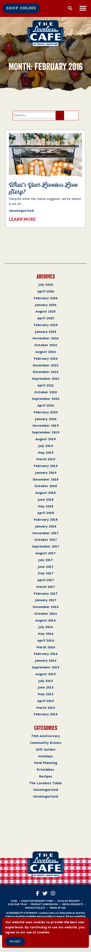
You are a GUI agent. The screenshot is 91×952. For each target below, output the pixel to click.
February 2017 (46, 593)
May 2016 (45, 634)
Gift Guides (45, 749)
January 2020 (45, 419)
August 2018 (45, 493)
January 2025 (45, 332)
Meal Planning (45, 763)
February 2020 (46, 412)
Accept (15, 941)
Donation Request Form (37, 900)
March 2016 (45, 647)
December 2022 (45, 372)
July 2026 (45, 285)
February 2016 (46, 654)
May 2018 (45, 506)
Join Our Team (17, 904)
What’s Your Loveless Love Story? (43, 188)
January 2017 (45, 600)
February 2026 (46, 298)
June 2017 (46, 567)
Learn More (22, 219)
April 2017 (45, 580)
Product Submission (44, 904)
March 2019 (45, 459)
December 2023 (45, 365)
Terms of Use (57, 907)
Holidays (45, 756)
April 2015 (45, 701)
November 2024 (45, 338)
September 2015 (45, 667)
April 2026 (45, 291)
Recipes (45, 776)
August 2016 (45, 620)
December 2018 (45, 479)
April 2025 (45, 318)
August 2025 (45, 311)
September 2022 (45, 379)
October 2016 (45, 614)
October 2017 (45, 540)
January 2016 (45, 660)
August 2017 (45, 553)
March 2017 (45, 587)
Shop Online (21, 8)
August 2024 (45, 352)
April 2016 (45, 640)
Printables (45, 770)
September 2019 (45, 432)
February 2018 (46, 520)
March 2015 (45, 708)
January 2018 (45, 526)
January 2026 (45, 305)
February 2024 (46, 358)
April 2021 (45, 385)
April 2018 (45, 513)
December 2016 (45, 607)
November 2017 (45, 533)
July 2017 (45, 560)
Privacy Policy (35, 907)
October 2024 (45, 345)
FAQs (14, 900)
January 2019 (45, 473)
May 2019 (45, 453)
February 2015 (46, 714)
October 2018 (45, 486)
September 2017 (45, 546)
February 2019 (46, 466)
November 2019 (45, 425)
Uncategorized (45, 796)
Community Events (45, 743)
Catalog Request (68, 900)
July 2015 (45, 681)
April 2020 (45, 405)
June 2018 (46, 499)
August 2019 (45, 439)
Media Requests (72, 904)
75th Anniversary (45, 736)
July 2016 (45, 627)
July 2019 (45, 446)
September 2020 (45, 399)
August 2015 (45, 674)
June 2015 (46, 687)
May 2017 (45, 573)
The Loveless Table (45, 783)
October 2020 (45, 392)
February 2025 (46, 325)
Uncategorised (45, 790)
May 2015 (45, 694)
